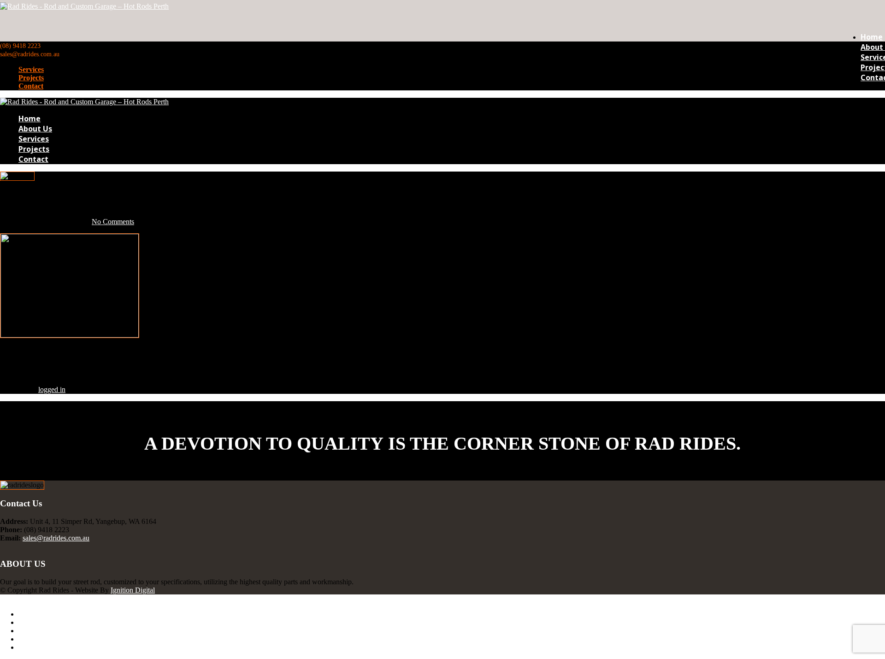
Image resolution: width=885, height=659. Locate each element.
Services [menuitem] (30, 631)
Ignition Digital (133, 590)
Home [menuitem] (27, 614)
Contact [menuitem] (29, 647)
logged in (51, 389)
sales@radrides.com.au (56, 538)
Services (31, 69)
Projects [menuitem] (29, 639)
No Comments (113, 222)
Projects (31, 78)
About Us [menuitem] (32, 622)
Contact (30, 86)
